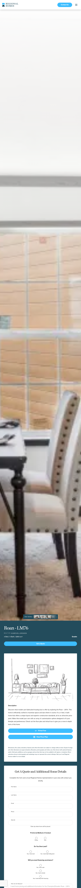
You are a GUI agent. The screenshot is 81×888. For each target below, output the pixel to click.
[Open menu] (76, 4)
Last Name (14, 795)
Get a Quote (40, 644)
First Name (14, 786)
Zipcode (13, 820)
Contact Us (65, 5)
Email (12, 803)
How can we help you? (16, 883)
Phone (12, 811)
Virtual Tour (40, 731)
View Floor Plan (40, 737)
